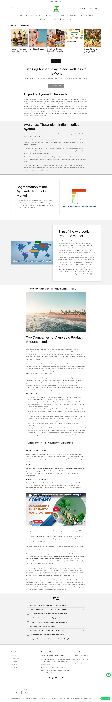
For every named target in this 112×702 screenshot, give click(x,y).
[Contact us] (108, 675)
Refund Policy (14, 661)
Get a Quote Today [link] (56, 85)
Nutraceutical (70, 41)
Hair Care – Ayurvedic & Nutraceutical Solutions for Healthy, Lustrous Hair (19, 52)
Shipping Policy (15, 658)
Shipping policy (78, 698)
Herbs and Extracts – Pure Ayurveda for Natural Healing (91, 51)
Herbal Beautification (36, 49)
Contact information (88, 698)
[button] (13, 8)
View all (56, 61)
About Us (13, 655)
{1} (36, 207)
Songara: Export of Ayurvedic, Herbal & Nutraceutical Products (27, 698)
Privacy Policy (14, 664)
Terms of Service (15, 667)
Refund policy (54, 698)
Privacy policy (62, 698)
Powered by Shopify (46, 698)
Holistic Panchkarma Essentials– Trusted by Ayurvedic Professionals (55, 51)
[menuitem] (19, 15)
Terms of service (70, 698)
